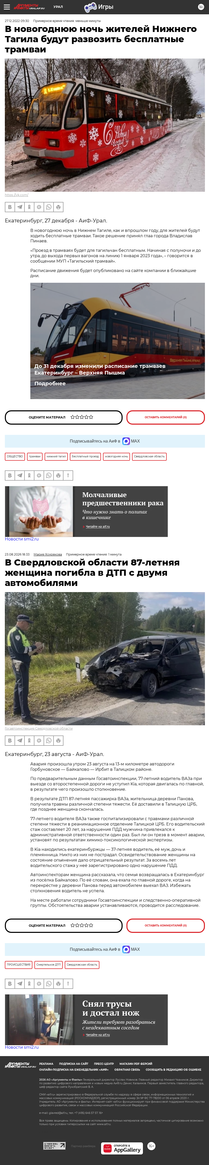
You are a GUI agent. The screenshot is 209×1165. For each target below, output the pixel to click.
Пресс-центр (104, 1064)
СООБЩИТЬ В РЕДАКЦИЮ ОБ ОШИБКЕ (173, 1069)
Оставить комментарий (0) (166, 417)
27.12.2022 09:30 (17, 21)
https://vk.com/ (16, 195)
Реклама (46, 1064)
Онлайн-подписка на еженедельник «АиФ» (74, 1069)
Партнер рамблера (83, 1146)
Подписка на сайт (73, 1064)
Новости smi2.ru (22, 539)
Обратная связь (127, 1069)
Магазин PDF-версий (136, 1064)
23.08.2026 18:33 (17, 554)
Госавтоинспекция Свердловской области (39, 728)
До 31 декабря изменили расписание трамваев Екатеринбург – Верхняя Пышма (99, 369)
